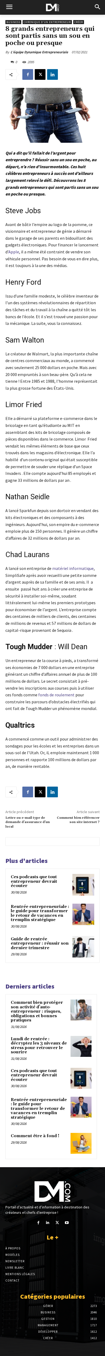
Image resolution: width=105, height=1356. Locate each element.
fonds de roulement (56, 694)
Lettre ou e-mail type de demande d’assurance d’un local (27, 822)
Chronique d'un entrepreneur (47, 22)
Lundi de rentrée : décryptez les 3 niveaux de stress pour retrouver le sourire (39, 1045)
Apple (13, 251)
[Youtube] (66, 1222)
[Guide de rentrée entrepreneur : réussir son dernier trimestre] (83, 947)
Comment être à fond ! (35, 1136)
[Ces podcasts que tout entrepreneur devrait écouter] (83, 885)
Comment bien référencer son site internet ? (78, 820)
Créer (78, 22)
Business (13, 22)
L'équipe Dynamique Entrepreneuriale (39, 52)
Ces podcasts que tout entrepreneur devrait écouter (34, 881)
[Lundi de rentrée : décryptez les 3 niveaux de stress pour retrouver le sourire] (81, 1046)
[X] (40, 74)
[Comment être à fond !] (81, 1143)
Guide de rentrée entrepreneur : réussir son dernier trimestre (40, 944)
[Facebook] (27, 74)
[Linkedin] (52, 74)
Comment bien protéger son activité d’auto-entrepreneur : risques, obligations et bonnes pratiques (37, 1011)
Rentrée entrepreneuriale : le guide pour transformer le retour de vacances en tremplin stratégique (40, 913)
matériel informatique (73, 568)
